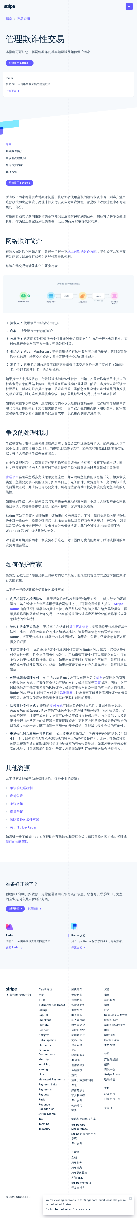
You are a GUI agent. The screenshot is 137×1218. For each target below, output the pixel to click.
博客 (107, 1005)
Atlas (42, 1000)
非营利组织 (78, 1095)
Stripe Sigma (47, 1114)
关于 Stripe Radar (23, 827)
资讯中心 (109, 1069)
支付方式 (56, 705)
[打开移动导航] (129, 6)
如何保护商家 (14, 165)
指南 (9, 18)
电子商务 (76, 1015)
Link (41, 1074)
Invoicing (44, 1064)
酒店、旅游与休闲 (82, 1080)
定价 (41, 995)
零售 (74, 1110)
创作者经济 (78, 1065)
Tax (41, 1119)
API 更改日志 (79, 1172)
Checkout (45, 1020)
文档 (74, 1157)
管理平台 (12, 477)
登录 (107, 1108)
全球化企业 (78, 1030)
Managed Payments (52, 1079)
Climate (44, 1025)
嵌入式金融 (78, 1020)
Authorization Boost (52, 1005)
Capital (43, 1015)
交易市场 (76, 1040)
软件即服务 (78, 1055)
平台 (74, 1050)
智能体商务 (78, 1005)
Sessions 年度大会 (116, 1015)
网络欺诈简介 (14, 151)
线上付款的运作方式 (82, 251)
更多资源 (109, 1045)
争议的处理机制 (16, 158)
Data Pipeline (47, 1040)
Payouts (44, 1094)
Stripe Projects (81, 1182)
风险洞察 (66, 692)
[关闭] (130, 1199)
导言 (8, 144)
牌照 (107, 1030)
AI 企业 (75, 1060)
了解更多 (11, 90)
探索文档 (76, 947)
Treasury (44, 1129)
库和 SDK (77, 1177)
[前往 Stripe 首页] (10, 989)
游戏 (74, 1075)
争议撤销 (16, 803)
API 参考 (76, 1162)
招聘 (107, 1064)
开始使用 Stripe (18, 62)
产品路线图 (111, 1059)
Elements (45, 1045)
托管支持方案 (112, 1098)
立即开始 (14, 908)
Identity (44, 1059)
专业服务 (76, 1100)
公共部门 (76, 1105)
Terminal (44, 1124)
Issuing (43, 1069)
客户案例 (109, 1000)
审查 (97, 682)
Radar (43, 1099)
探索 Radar (13, 947)
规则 (99, 677)
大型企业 (76, 995)
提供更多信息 (79, 626)
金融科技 (76, 1070)
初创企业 (76, 1000)
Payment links (48, 1084)
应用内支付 (78, 1035)
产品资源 (23, 18)
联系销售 (33, 908)
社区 (107, 1010)
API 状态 (76, 1167)
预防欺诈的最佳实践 (24, 819)
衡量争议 (16, 811)
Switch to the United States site (66, 1209)
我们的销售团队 (17, 841)
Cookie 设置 (111, 1040)
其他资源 (11, 172)
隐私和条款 (111, 1020)
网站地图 (109, 1035)
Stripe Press (112, 1074)
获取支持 (109, 1093)
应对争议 (16, 796)
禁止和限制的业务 (115, 1025)
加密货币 (44, 1035)
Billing (43, 1010)
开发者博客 (78, 1187)
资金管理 (76, 1045)
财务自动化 (78, 1025)
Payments (45, 1089)
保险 (74, 1085)
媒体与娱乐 (78, 1090)
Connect (44, 1030)
